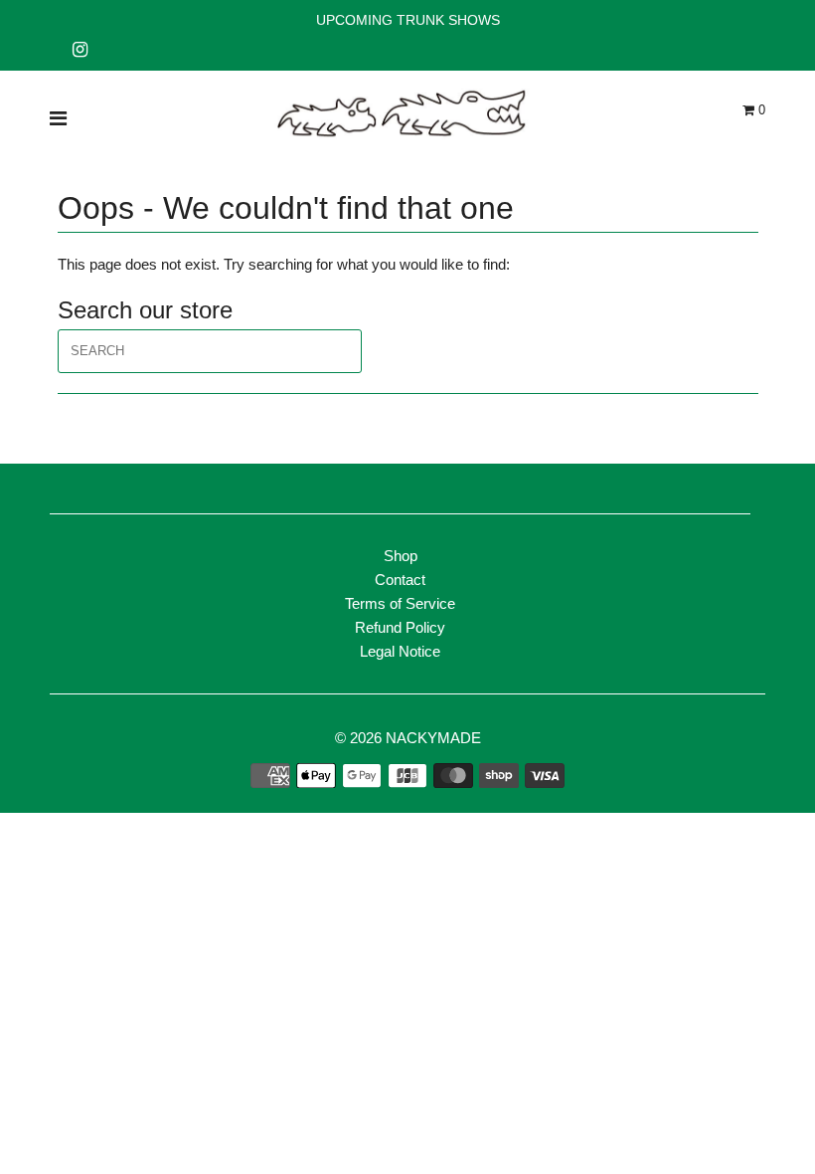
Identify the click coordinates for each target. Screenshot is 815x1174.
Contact (400, 579)
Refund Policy (400, 627)
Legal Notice (400, 651)
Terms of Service (400, 603)
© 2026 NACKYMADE (408, 737)
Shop (400, 555)
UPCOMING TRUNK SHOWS (408, 20)
